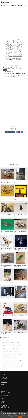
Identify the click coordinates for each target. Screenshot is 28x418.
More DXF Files (16, 366)
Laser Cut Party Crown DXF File (20, 282)
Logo (20, 354)
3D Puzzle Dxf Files (14, 164)
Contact (3, 387)
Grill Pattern (17, 351)
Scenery (14, 360)
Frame (4, 351)
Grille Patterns (6, 354)
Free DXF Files (4, 377)
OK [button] (20, 416)
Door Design (12, 348)
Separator (21, 360)
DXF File (4, 70)
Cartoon (12, 345)
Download (9, 132)
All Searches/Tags (5, 380)
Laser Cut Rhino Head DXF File (20, 332)
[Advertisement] (14, 21)
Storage (17, 363)
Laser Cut (3, 5)
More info (11, 71)
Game (10, 351)
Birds (18, 342)
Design (4, 348)
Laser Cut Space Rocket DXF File (7, 282)
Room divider (5, 360)
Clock (18, 345)
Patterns (14, 357)
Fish (19, 348)
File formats (13, 5)
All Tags (4, 369)
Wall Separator (6, 366)
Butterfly (4, 345)
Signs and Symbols (7, 363)
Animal (12, 342)
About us (3, 384)
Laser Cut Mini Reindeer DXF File (7, 315)
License (2, 399)
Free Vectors (4, 378)
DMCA (2, 402)
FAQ (2, 385)
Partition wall (5, 357)
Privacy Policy (4, 401)
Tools (8, 5)
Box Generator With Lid (6, 392)
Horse (14, 354)
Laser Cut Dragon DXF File (6, 214)
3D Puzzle (20, 5)
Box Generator (4, 391)
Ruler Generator (4, 395)
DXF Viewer (3, 394)
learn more (15, 416)
